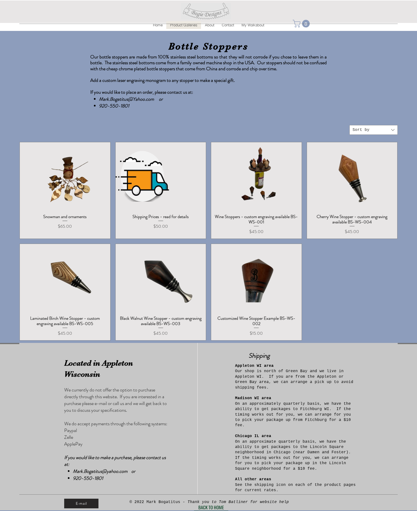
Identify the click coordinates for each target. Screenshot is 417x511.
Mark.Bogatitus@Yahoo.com (126, 99)
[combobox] (373, 130)
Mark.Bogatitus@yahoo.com (100, 471)
